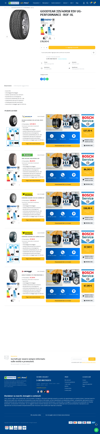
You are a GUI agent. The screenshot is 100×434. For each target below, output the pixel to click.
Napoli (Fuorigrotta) (87, 384)
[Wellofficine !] (19, 3)
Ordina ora (89, 145)
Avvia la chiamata (62, 59)
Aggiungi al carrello (72, 47)
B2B (71, 3)
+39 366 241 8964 (51, 139)
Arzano (84, 380)
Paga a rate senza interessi (33, 143)
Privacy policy (68, 388)
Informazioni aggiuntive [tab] (21, 86)
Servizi (65, 3)
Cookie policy (68, 390)
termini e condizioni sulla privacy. (89, 362)
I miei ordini (67, 384)
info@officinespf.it (41, 388)
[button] (7, 37)
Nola (84, 386)
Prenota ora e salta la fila (89, 140)
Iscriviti (92, 359)
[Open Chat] (96, 424)
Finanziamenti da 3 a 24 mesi (63, 145)
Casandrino (85, 382)
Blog (77, 3)
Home (5, 7)
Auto (9, 7)
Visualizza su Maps (73, 139)
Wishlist (66, 386)
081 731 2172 (63, 139)
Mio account (68, 380)
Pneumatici (36, 3)
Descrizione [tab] (7, 86)
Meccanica (45, 3)
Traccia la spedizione (70, 382)
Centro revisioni (55, 3)
